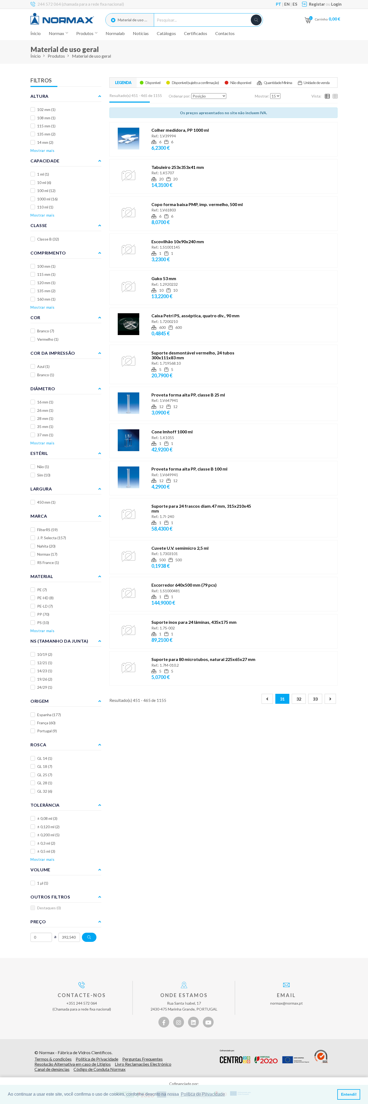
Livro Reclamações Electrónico (143, 1064)
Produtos (56, 55)
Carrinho (327, 18)
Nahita (46, 546)
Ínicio (35, 33)
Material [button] (41, 576)
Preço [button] (38, 921)
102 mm (46, 109)
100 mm (46, 266)
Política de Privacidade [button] (203, 1094)
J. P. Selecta (51, 537)
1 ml (43, 174)
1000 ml (47, 199)
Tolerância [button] (45, 804)
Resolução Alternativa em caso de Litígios (72, 1064)
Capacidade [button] (45, 160)
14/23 (44, 670)
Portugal (47, 731)
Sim (43, 475)
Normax (47, 554)
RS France (48, 562)
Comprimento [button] (48, 252)
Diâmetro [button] (42, 388)
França (46, 722)
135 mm (46, 134)
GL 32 (44, 791)
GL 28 (44, 783)
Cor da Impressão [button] (52, 353)
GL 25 (44, 774)
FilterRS (47, 529)
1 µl (42, 883)
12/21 (44, 662)
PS (43, 622)
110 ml (45, 207)
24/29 (44, 687)
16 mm (45, 402)
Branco (45, 331)
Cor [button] (35, 317)
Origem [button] (39, 701)
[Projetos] (264, 1056)
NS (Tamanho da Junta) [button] (59, 640)
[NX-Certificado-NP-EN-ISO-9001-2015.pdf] (321, 1056)
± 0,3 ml (46, 843)
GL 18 (44, 766)
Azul (43, 366)
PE (42, 589)
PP (43, 614)
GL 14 (44, 758)
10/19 (44, 654)
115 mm (46, 126)
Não (43, 466)
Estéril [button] (39, 453)
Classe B (48, 239)
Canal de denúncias (52, 1069)
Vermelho (47, 339)
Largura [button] (41, 488)
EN (287, 4)
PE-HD (45, 597)
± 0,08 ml (47, 818)
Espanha (49, 714)
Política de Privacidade (97, 1058)
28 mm (45, 418)
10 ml (44, 182)
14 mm (45, 142)
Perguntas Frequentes (142, 1058)
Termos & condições (53, 1058)
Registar (317, 4)
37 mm (45, 435)
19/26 (44, 679)
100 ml (46, 190)
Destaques (49, 908)
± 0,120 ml (48, 826)
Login (336, 4)
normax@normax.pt (286, 1003)
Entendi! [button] (349, 1094)
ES (295, 4)
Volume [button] (40, 869)
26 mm (45, 410)
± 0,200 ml (48, 835)
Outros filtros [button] (50, 896)
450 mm (46, 502)
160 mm (46, 299)
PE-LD (45, 606)
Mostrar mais (42, 150)
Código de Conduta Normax (100, 1069)
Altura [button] (39, 96)
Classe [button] (38, 225)
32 (298, 698)
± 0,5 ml (46, 851)
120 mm (46, 282)
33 (315, 698)
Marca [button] (38, 515)
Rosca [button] (38, 744)
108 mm (46, 118)
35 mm (45, 426)
